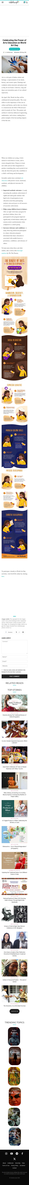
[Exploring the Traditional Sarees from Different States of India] (14, 860)
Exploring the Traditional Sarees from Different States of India (14, 873)
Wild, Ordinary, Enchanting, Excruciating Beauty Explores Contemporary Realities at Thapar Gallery (14, 795)
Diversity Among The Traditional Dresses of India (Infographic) (14, 716)
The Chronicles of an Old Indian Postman (15, 1006)
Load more (13, 1011)
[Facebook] (22, 1153)
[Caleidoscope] (4, 52)
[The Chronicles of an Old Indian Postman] (14, 993)
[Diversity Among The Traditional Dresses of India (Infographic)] (14, 703)
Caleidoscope (10, 52)
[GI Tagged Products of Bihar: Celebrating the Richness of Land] (14, 808)
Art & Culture (14, 764)
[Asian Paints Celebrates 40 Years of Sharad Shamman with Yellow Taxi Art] (14, 754)
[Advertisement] (14, 21)
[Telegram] (17, 1153)
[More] (23, 632)
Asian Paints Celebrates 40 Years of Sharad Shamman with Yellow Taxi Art (14, 768)
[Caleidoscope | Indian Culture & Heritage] (14, 2)
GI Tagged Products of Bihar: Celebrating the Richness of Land (14, 822)
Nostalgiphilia (14, 1003)
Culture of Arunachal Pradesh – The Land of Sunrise (14, 981)
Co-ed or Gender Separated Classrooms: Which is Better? (14, 742)
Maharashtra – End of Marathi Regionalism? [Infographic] (14, 847)
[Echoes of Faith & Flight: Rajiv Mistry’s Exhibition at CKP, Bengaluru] (14, 914)
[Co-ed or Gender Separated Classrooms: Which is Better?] (14, 729)
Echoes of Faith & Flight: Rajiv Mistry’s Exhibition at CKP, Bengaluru (14, 927)
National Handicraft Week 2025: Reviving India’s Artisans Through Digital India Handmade (14, 900)
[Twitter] (14, 1159)
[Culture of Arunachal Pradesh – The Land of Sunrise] (14, 967)
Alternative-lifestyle (14, 870)
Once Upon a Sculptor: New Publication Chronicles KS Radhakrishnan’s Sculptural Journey (14, 954)
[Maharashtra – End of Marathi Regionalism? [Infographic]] (14, 834)
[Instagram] (6, 1153)
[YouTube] (11, 1153)
